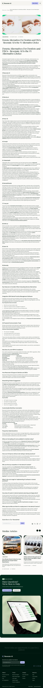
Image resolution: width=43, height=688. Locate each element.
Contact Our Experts (7, 590)
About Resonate (25, 674)
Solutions (4, 676)
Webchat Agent (15, 680)
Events (33, 678)
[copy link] (40, 524)
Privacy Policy (30, 686)
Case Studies (34, 676)
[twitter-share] (35, 524)
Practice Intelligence (16, 682)
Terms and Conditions (37, 686)
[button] (40, 3)
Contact (23, 676)
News (33, 680)
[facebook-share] (37, 524)
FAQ (3, 678)
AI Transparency (5, 680)
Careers (23, 678)
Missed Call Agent (15, 674)
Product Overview (5, 674)
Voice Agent (14, 678)
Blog (33, 674)
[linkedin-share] (32, 524)
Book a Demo (35, 3)
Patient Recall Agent (16, 676)
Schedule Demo (17, 590)
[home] (6, 3)
